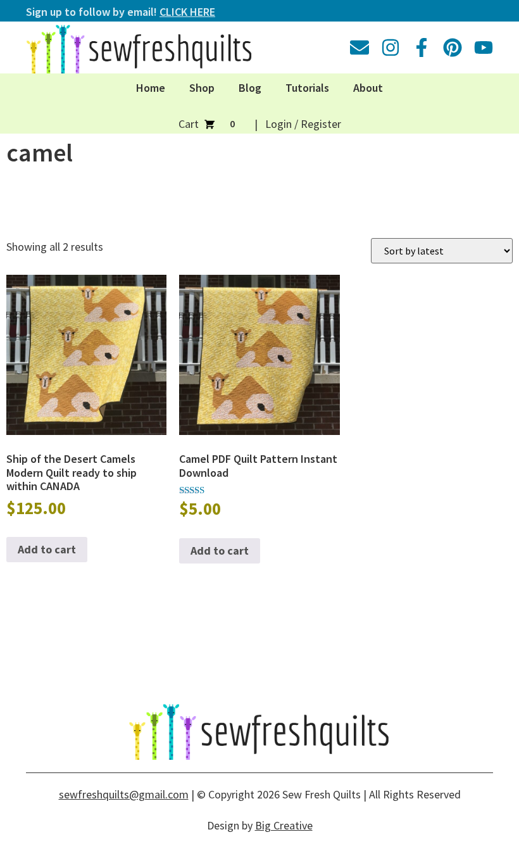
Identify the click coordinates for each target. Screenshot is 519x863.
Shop (202, 87)
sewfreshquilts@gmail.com (124, 794)
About (368, 87)
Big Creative (284, 825)
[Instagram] (390, 47)
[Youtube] (483, 47)
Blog (250, 87)
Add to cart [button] (47, 549)
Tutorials (307, 87)
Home (150, 87)
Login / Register (303, 124)
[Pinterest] (452, 47)
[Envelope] (359, 47)
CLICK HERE (187, 11)
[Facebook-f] (421, 47)
